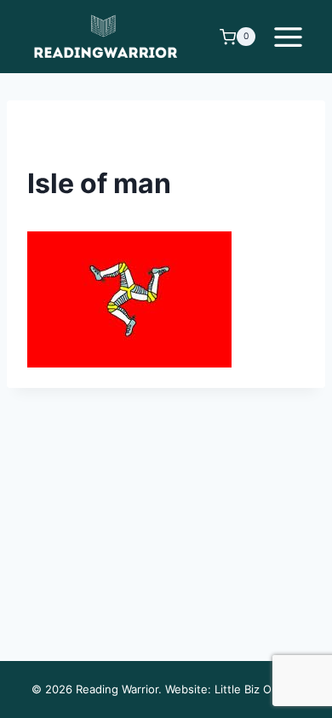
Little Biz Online (256, 689)
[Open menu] (288, 36)
